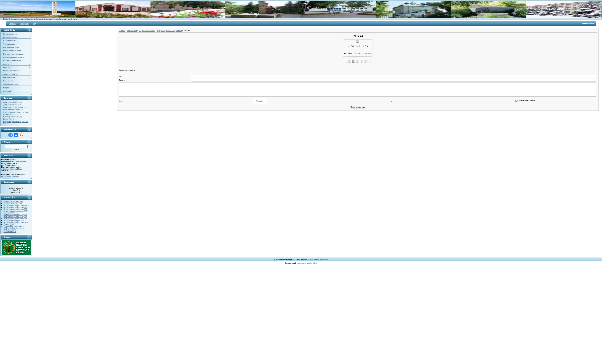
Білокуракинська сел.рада (14, 220)
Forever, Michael (10, 224)
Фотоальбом (132, 31)
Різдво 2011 (7, 119)
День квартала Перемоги (13, 107)
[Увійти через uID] (10, 135)
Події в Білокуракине (147, 31)
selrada (368, 53)
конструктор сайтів (304, 263)
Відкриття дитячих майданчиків (15, 122)
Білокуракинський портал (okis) (16, 207)
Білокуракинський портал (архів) (16, 205)
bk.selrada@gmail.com (10, 176)
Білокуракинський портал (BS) (16, 209)
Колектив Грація (10, 232)
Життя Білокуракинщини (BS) (15, 215)
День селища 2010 (10, 105)
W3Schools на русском (13, 203)
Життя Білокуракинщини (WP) (15, 217)
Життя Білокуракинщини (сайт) (16, 218)
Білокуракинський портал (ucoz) (16, 222)
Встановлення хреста (12, 110)
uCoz (315, 263)
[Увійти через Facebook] (16, 135)
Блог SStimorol (9, 213)
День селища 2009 (10, 102)
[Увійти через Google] (21, 134)
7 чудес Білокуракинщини (14, 226)
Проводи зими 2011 (11, 117)
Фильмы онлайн (10, 230)
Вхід (34, 24)
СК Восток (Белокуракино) (14, 228)
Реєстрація (24, 24)
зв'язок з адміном (321, 259)
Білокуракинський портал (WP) (16, 211)
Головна (12, 24)
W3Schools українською (13, 201)
